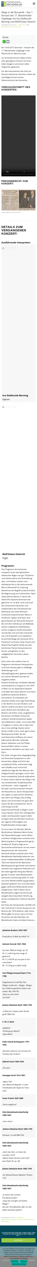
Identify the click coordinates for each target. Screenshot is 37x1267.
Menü (33, 3)
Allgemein (19, 1217)
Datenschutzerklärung (19, 1264)
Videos (19, 1219)
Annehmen (14, 1261)
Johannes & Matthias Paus (11, 27)
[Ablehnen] (35, 1257)
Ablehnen (24, 1261)
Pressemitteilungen (9, 1219)
